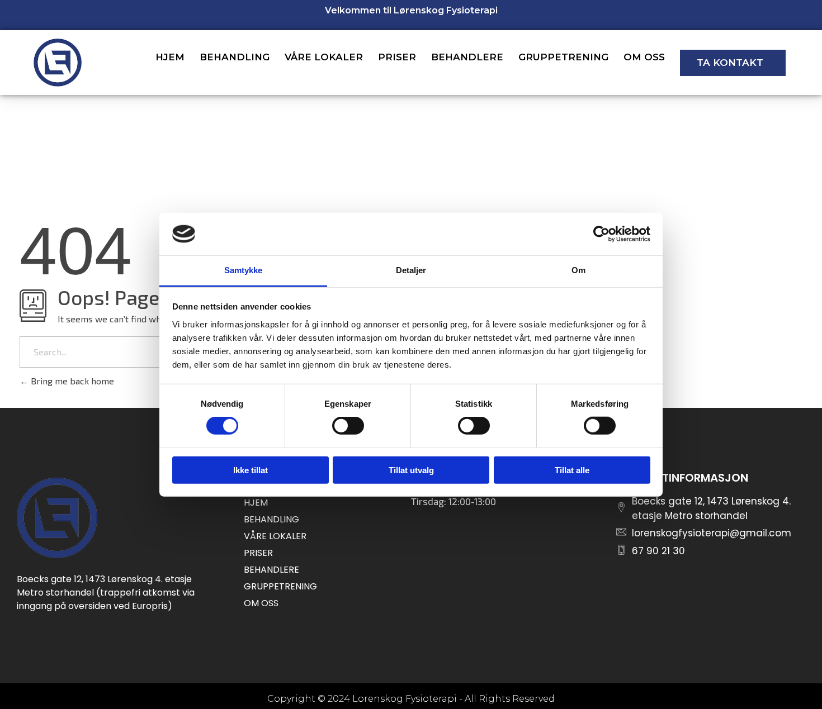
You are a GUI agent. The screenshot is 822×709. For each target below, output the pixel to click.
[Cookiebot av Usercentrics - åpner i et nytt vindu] (601, 234)
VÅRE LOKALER (324, 57)
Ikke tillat (250, 469)
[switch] (348, 426)
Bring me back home (71, 380)
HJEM (170, 57)
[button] (733, 63)
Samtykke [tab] (243, 270)
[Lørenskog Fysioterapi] (57, 518)
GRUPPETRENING (563, 57)
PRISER (397, 57)
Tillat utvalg (411, 469)
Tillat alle (572, 469)
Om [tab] (578, 270)
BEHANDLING (235, 57)
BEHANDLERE (467, 57)
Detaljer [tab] (411, 270)
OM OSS (644, 57)
